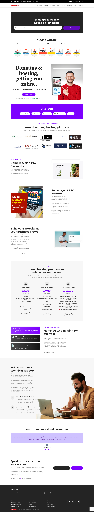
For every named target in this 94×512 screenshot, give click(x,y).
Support (36, 1)
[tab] (25, 330)
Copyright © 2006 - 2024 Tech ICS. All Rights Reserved (29, 509)
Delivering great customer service (25, 396)
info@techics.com (27, 1)
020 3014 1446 (16, 1)
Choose (26, 313)
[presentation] (8, 442)
